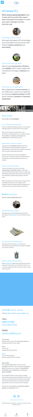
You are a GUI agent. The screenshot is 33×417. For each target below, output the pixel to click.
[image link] (16, 2)
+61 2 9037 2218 (9, 324)
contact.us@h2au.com (11, 333)
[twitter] (14, 396)
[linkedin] (18, 396)
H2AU (11, 400)
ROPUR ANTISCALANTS (18, 400)
